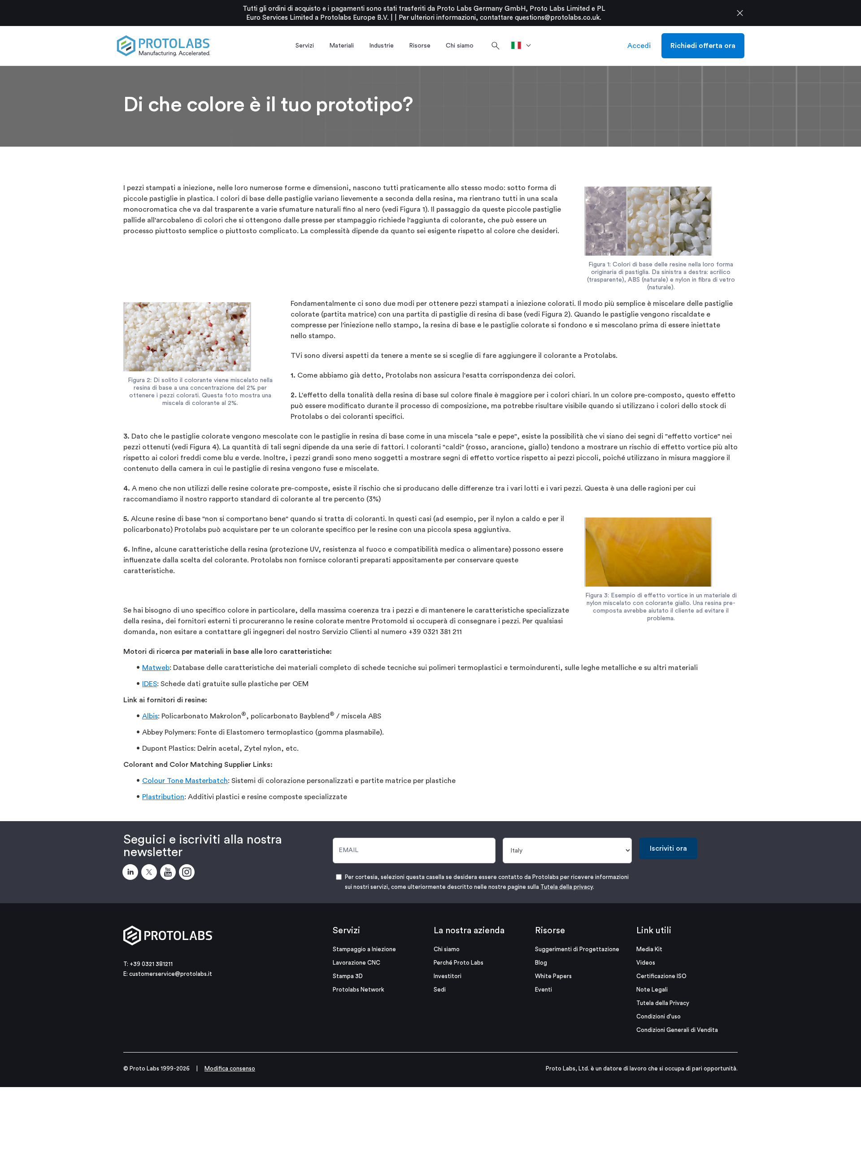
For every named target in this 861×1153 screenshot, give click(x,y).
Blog (541, 963)
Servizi (346, 930)
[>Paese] (524, 45)
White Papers (553, 976)
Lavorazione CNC (356, 963)
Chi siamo (447, 949)
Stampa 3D (348, 976)
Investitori (447, 976)
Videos (645, 963)
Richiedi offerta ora (702, 45)
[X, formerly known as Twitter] (150, 873)
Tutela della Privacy (662, 1003)
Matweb (156, 667)
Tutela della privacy (566, 887)
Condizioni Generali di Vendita (677, 1030)
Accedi (639, 45)
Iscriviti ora (668, 848)
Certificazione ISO (661, 976)
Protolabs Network (358, 989)
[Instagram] (188, 873)
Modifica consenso (229, 1068)
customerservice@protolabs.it (170, 974)
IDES (149, 683)
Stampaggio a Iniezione (364, 949)
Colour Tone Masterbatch (185, 780)
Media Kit (649, 949)
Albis (150, 716)
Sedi (440, 989)
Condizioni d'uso (658, 1016)
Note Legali (652, 989)
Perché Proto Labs (458, 963)
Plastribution (163, 797)
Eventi (543, 989)
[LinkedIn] (131, 873)
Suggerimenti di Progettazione (577, 949)
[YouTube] (169, 873)
